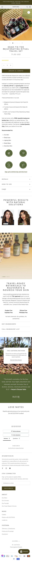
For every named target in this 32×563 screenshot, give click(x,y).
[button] (2, 555)
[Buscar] (27, 7)
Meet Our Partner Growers (16, 360)
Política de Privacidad (7, 531)
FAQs (4, 189)
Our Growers (5, 500)
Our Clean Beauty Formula (9, 506)
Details (5, 179)
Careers (4, 514)
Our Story (4, 498)
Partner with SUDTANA (8, 517)
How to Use (7, 184)
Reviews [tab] (6, 438)
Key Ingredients (9, 324)
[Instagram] (6, 468)
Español (15, 541)
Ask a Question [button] (16, 435)
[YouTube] (10, 468)
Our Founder (5, 503)
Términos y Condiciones (8, 528)
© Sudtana (16, 545)
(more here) (26, 77)
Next (30, 217)
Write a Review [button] (16, 431)
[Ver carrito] (30, 7)
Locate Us (4, 520)
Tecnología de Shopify (16, 547)
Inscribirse (8, 488)
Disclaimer (5, 534)
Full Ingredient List (11, 329)
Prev (2, 217)
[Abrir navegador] (2, 6)
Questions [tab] (15, 438)
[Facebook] (2, 468)
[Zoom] (28, 12)
